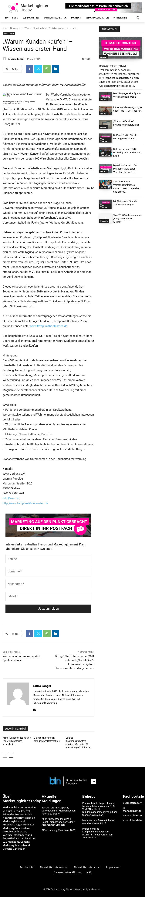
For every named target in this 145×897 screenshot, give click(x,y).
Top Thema (103, 140)
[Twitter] (38, 69)
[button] (137, 17)
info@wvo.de (11, 498)
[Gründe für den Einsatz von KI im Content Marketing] (120, 48)
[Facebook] (29, 69)
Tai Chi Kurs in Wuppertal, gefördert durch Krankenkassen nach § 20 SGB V (59, 810)
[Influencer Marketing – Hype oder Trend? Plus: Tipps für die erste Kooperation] (105, 110)
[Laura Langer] (5, 59)
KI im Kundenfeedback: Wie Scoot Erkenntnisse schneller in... (17, 741)
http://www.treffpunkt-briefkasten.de (25, 503)
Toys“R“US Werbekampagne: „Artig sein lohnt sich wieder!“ (127, 218)
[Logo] (68, 781)
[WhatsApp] (47, 69)
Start (5, 28)
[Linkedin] (55, 69)
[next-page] (11, 755)
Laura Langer (17, 58)
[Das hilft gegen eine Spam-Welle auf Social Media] (105, 96)
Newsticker (16, 28)
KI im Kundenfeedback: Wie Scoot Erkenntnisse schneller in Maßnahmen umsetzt (58, 822)
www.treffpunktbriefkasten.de (48, 326)
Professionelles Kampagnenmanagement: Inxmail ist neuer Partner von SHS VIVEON (97, 833)
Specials (104, 221)
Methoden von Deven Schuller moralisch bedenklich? (98, 822)
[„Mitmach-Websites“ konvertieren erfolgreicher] (105, 124)
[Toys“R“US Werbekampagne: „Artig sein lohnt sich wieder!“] (105, 218)
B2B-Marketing (105, 154)
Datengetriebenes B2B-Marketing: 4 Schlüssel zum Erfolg (127, 152)
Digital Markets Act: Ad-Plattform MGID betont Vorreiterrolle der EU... (125, 169)
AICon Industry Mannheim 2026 (58, 830)
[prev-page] (5, 755)
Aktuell (103, 57)
